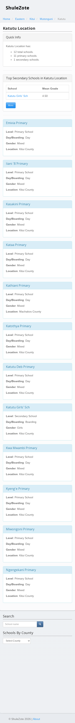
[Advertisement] (37, 678)
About (36, 718)
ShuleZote (17, 7)
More (10, 105)
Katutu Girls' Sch (18, 95)
